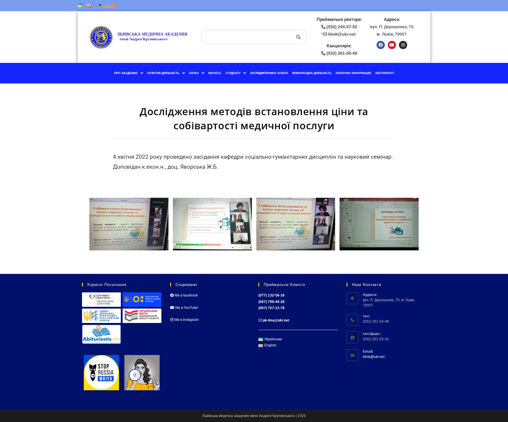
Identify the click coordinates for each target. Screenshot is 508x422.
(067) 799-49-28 (271, 302)
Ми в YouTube (186, 308)
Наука (194, 73)
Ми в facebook (186, 295)
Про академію (126, 73)
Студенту (232, 73)
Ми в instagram (186, 320)
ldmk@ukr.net (374, 357)
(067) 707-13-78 (271, 308)
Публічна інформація (353, 73)
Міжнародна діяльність (312, 73)
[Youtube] (392, 45)
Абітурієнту (384, 73)
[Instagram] (403, 45)
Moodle (214, 73)
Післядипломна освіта (269, 73)
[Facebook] (381, 45)
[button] (128, 73)
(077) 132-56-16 (271, 295)
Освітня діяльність (163, 73)
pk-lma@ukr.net (276, 320)
